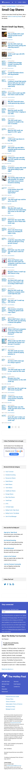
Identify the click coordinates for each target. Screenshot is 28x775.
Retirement (5, 691)
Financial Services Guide (12, 696)
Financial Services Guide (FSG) (16, 629)
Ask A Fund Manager (11, 516)
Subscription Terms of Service (14, 704)
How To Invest (9, 471)
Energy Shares (9, 494)
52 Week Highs (10, 507)
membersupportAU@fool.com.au (14, 765)
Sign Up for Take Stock (10, 532)
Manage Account (10, 709)
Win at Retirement (9, 548)
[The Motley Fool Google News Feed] (13, 584)
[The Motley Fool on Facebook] (8, 584)
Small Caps (9, 500)
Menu (24, 2)
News (3, 686)
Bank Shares (9, 484)
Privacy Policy (9, 699)
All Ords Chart (5, 684)
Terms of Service (10, 701)
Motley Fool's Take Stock (12, 510)
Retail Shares (9, 481)
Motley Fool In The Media (12, 513)
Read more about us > (7, 669)
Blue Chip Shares (10, 497)
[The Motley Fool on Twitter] (5, 584)
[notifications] (12, 2)
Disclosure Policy (10, 706)
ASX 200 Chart (6, 681)
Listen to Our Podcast (10, 556)
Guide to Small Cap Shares (15, 16)
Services (16, 681)
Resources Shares (11, 478)
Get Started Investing (10, 540)
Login (19, 2)
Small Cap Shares (20, 6)
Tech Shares (9, 487)
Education (4, 689)
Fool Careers (17, 684)
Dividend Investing (10, 475)
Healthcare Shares (11, 491)
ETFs (7, 503)
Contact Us (17, 686)
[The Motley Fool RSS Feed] (10, 584)
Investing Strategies (11, 6)
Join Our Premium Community (12, 564)
